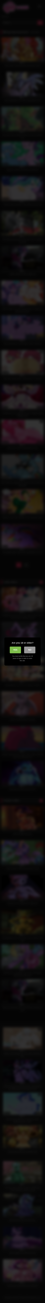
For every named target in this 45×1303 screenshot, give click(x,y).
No (29, 650)
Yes (15, 650)
